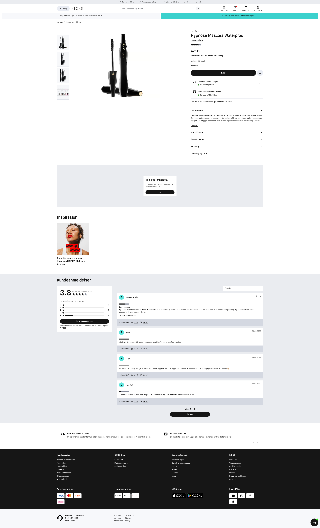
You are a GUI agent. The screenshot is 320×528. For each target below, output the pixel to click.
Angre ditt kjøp (63, 479)
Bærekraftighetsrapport (182, 463)
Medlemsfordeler (121, 463)
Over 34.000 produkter (195, 2)
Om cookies (62, 466)
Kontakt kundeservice (66, 460)
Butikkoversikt (235, 466)
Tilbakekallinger (63, 476)
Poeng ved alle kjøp (149, 2)
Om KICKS (233, 460)
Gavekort (61, 469)
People (174, 466)
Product (175, 473)
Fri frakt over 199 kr (127, 2)
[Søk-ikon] (198, 8)
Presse (232, 473)
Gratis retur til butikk (171, 2)
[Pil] (261, 443)
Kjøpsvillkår (61, 463)
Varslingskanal (235, 463)
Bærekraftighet (178, 460)
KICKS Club (118, 460)
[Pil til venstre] (253, 443)
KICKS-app (233, 479)
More (174, 476)
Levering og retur (199, 153)
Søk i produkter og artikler (132, 8)
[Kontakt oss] (314, 522)
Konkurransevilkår (64, 473)
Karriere (232, 469)
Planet (174, 469)
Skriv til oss (70, 520)
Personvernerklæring (237, 476)
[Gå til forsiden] (77, 8)
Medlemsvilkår (120, 466)
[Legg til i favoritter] (260, 73)
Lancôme (195, 31)
